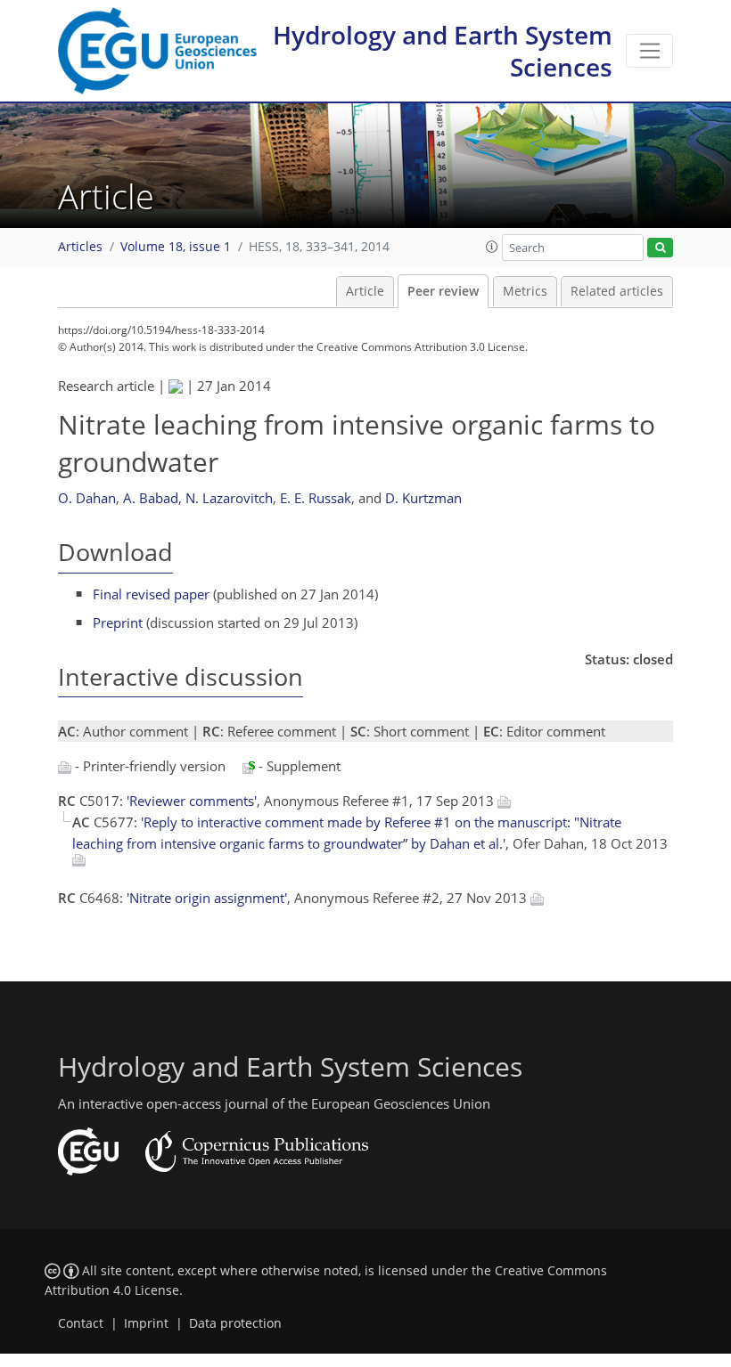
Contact (80, 1323)
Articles (80, 247)
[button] (492, 247)
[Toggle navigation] (649, 51)
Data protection (235, 1323)
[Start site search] (660, 248)
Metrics (525, 291)
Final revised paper (151, 594)
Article (365, 291)
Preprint (118, 622)
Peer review (443, 291)
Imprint (146, 1323)
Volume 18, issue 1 (175, 247)
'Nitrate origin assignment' (207, 898)
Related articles (617, 291)
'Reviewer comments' (192, 801)
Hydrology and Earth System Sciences (442, 51)
